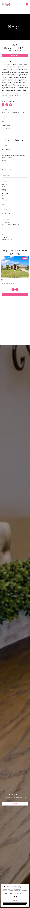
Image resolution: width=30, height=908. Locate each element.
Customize (15, 900)
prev (13, 289)
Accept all (15, 903)
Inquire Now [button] (15, 55)
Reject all (15, 896)
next (16, 289)
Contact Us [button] (15, 803)
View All (15, 294)
